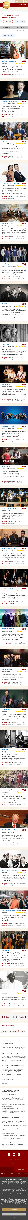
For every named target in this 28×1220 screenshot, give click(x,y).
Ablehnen (14, 1214)
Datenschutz (18, 1159)
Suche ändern (20, 27)
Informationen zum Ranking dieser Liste (19, 1011)
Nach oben (21, 1169)
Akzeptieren (14, 1209)
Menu (21, 5)
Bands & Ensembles (18, 11)
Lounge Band (8, 21)
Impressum (9, 1159)
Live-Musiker (10, 11)
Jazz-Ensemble (14, 1031)
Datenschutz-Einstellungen (14, 1217)
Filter (5, 27)
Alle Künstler (3, 11)
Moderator (23, 1031)
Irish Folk (4, 1031)
